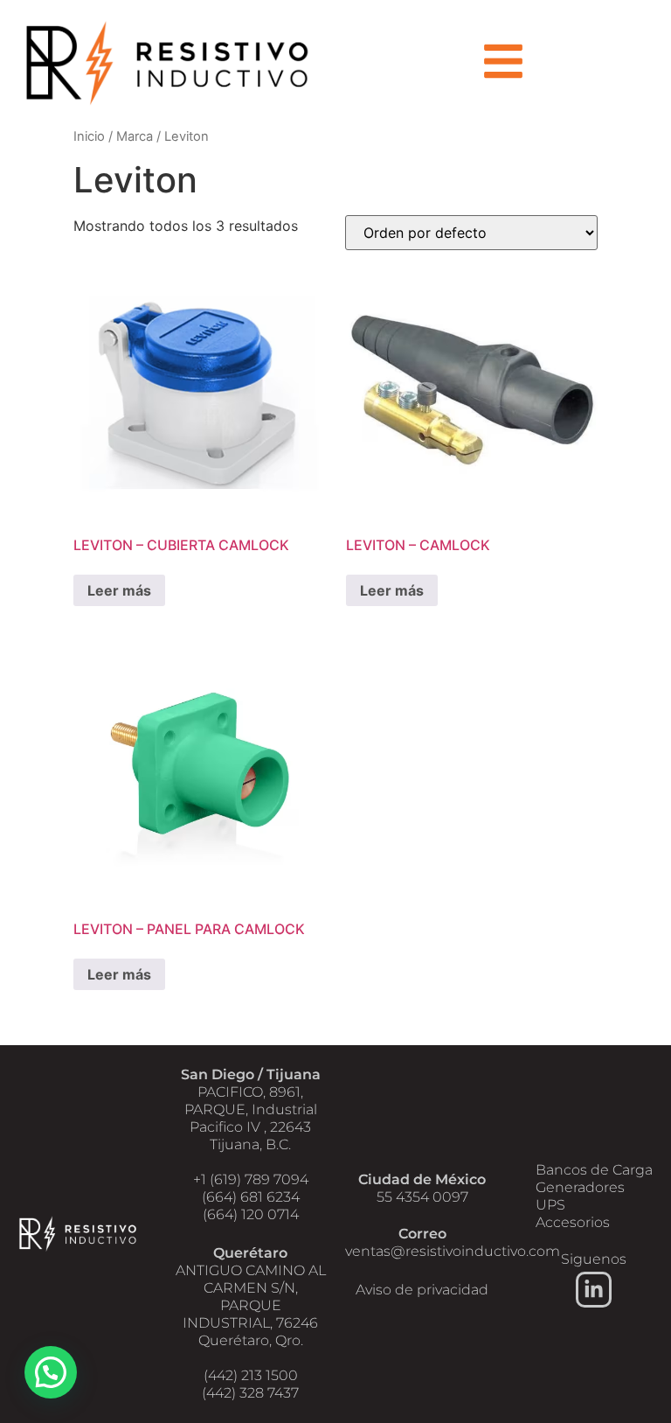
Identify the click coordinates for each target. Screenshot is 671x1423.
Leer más (119, 590)
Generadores (580, 1187)
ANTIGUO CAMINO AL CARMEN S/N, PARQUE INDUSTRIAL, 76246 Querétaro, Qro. (251, 1305)
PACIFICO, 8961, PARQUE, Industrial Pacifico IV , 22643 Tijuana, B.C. (250, 1118)
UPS (550, 1204)
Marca (134, 136)
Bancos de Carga (594, 1169)
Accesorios (573, 1222)
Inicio (89, 136)
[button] (50, 1372)
